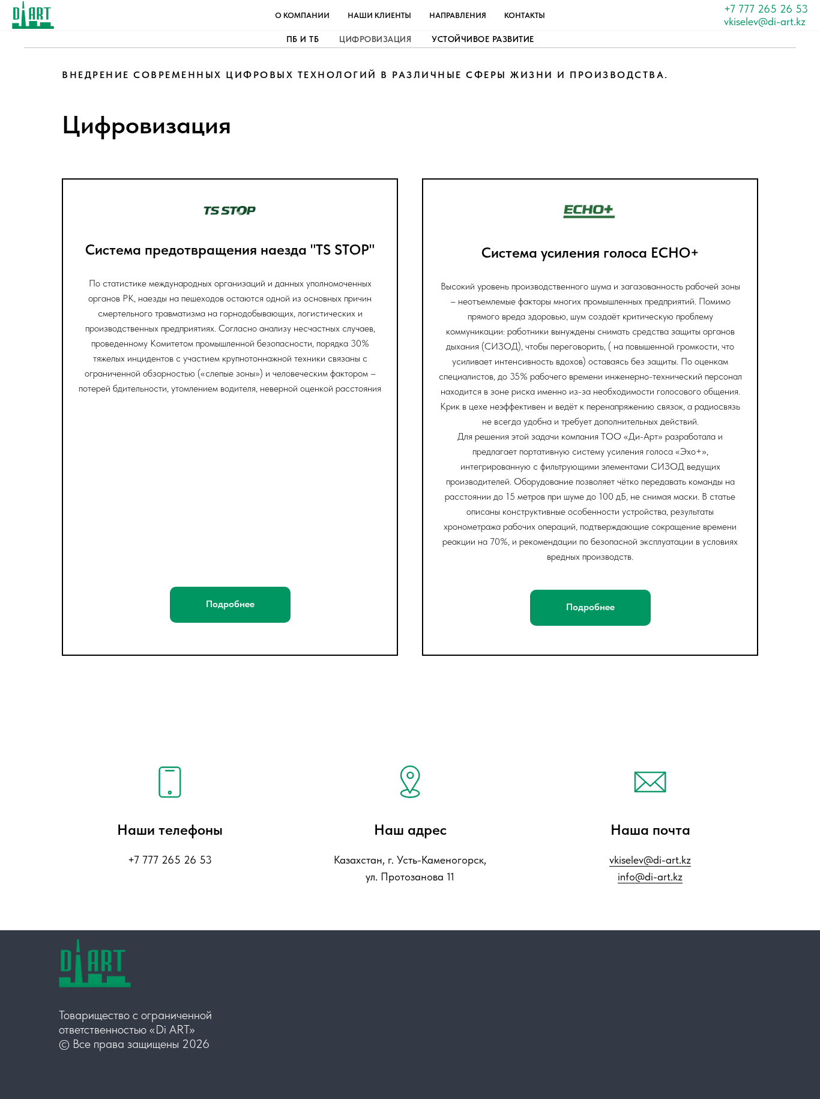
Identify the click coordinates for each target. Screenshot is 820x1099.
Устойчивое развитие (483, 39)
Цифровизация (375, 39)
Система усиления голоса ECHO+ (590, 252)
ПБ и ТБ (302, 39)
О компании (302, 15)
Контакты (524, 15)
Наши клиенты (379, 15)
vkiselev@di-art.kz (765, 21)
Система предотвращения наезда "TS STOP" (230, 249)
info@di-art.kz (650, 876)
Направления (457, 15)
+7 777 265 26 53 (766, 8)
